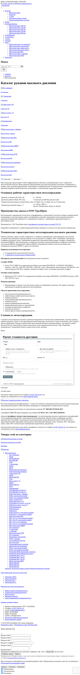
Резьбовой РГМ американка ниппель (22, 552)
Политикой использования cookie (13, 663)
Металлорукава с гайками (18, 54)
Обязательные (8, 669)
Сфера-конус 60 (14, 473)
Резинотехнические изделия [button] (39, 568)
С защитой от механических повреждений (20, 255)
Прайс (7, 22)
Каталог (8, 11)
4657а (11, 468)
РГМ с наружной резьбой (18, 496)
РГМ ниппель (14, 509)
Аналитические (8, 671)
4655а (11, 457)
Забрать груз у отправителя (15, 349)
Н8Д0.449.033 (14, 485)
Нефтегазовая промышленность (16, 591)
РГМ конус (13, 511)
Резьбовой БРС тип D (17, 559)
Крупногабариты (11, 24)
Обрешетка (9, 367)
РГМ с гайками (14, 539)
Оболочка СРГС (11, 577)
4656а (11, 466)
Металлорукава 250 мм (17, 31)
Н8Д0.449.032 (14, 477)
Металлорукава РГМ (16, 55)
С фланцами (13, 464)
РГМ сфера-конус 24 (16, 501)
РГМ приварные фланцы (18, 471)
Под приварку (14, 455)
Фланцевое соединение (17, 537)
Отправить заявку (7, 654)
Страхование (10, 371)
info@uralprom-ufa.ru (24, 3)
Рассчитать (8, 377)
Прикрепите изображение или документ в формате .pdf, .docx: (23, 652)
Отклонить (12, 667)
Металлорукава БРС (16, 52)
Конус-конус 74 (14, 481)
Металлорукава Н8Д (16, 561)
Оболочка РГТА (10, 579)
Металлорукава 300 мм (17, 33)
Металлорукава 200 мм (17, 29)
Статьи (7, 39)
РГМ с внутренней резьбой (18, 498)
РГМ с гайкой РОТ (16, 499)
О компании (9, 37)
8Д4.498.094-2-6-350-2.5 (17, 492)
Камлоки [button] (8, 568)
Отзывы (8, 41)
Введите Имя (6, 635)
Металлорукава (14, 13)
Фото (7, 42)
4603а (11, 475)
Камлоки (12, 14)
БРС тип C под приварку (18, 522)
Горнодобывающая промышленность (18, 598)
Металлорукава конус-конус (19, 50)
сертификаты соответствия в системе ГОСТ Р (44, 224)
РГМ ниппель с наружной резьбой (21, 512)
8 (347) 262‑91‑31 (9, 3)
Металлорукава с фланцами (19, 46)
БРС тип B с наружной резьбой (20, 520)
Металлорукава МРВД (17, 526)
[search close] (4, 70)
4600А (11, 483)
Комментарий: (6, 650)
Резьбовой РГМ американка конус (21, 553)
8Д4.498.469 (13, 460)
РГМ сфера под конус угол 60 (19, 503)
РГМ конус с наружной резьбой (20, 514)
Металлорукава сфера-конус (19, 48)
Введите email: (6, 645)
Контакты (8, 57)
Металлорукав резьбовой (18, 546)
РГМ (10, 462)
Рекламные (7, 673)
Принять (4, 667)
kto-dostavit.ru (68, 383)
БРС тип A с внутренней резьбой (21, 518)
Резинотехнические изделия (19, 20)
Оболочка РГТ (10, 580)
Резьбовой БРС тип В (16, 557)
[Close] (1, 633)
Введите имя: (6, 640)
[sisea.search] (22, 66)
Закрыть (17, 654)
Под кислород (14, 542)
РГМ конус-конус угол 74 (18, 505)
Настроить (21, 667)
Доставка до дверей (46, 349)
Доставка (17, 179)
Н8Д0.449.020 (14, 458)
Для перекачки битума (17, 540)
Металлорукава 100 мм (17, 26)
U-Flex (11, 16)
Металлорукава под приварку (19, 44)
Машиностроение (11, 596)
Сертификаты (10, 35)
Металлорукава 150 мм (17, 27)
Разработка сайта (7, 625)
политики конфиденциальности (16, 658)
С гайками (13, 531)
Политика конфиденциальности (16, 617)
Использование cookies (13, 619)
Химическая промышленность (16, 592)
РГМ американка (15, 507)
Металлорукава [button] (10, 453)
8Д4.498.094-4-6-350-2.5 (17, 490)
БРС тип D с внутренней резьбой (21, 524)
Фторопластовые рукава (17, 18)
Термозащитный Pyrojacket (18, 544)
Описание (7, 179)
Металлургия (9, 594)
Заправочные (14, 488)
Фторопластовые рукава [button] (20, 568)
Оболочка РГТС (10, 582)
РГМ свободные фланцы (18, 470)
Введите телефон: (7, 643)
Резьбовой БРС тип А (17, 555)
